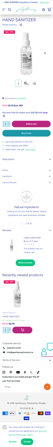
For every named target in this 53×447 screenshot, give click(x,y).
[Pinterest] (11, 372)
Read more (44, 2)
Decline (12, 441)
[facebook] (25, 372)
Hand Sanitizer (10, 316)
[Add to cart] (22, 330)
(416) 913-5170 (14, 348)
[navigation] (18, 83)
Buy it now (26, 133)
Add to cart (31, 124)
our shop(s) (21, 98)
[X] (31, 372)
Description (8, 159)
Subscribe (47, 386)
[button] (9, 121)
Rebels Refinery (9, 24)
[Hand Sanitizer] (17, 294)
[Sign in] (43, 9)
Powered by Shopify (36, 403)
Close (26, 360)
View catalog (4, 9)
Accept (27, 441)
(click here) (30, 149)
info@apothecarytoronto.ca (20, 352)
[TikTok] (38, 372)
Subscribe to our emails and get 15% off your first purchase (20, 379)
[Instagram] (3, 372)
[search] (9, 9)
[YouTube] (18, 372)
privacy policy (26, 434)
